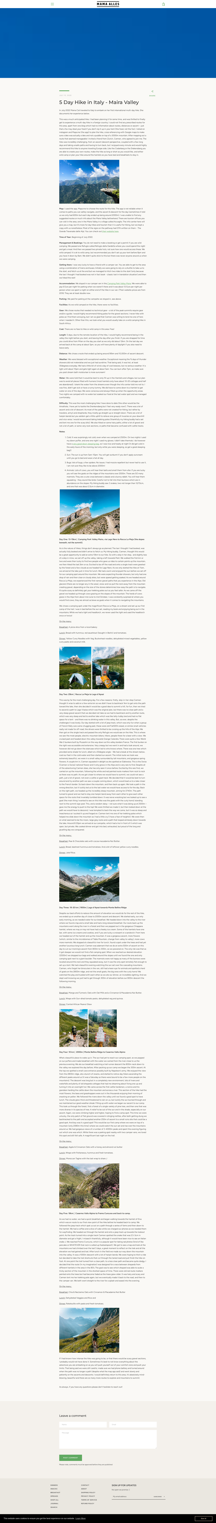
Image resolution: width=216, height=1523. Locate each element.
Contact (85, 1485)
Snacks (53, 1489)
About (84, 1489)
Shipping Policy (88, 1492)
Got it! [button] (203, 1519)
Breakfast (55, 1492)
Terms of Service (89, 1500)
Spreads (54, 1496)
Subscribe (158, 1496)
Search (53, 1507)
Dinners (54, 1485)
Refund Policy (87, 1503)
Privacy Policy (88, 1496)
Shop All (54, 1500)
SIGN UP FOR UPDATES (124, 1485)
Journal (54, 1503)
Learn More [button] (81, 1518)
